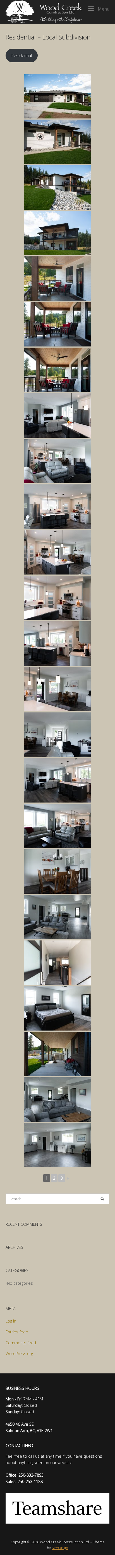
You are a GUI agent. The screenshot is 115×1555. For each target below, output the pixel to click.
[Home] (44, 11)
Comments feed (21, 1342)
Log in (11, 1321)
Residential (21, 55)
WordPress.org (19, 1353)
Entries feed (17, 1331)
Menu (103, 9)
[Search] (102, 1199)
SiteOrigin (60, 1547)
